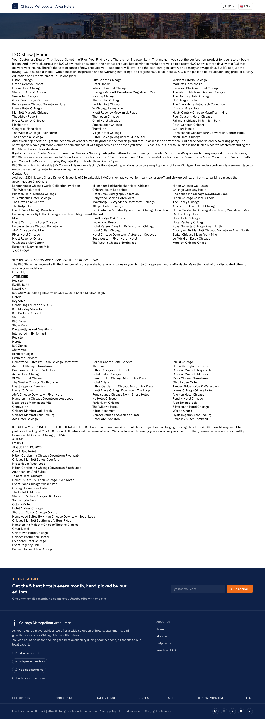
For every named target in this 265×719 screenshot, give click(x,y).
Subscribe (239, 589)
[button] (228, 6)
